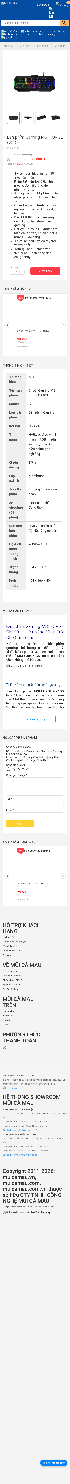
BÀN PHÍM (42, 45)
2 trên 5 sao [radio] (13, 769)
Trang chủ (8, 45)
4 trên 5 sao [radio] (23, 769)
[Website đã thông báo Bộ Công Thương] (35, 1346)
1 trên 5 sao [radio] (8, 769)
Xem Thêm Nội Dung (35, 719)
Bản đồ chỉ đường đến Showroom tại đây (20, 1130)
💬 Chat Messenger (54, 1462)
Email (10, 810)
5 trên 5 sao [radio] (28, 769)
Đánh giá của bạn (16, 765)
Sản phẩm (25, 45)
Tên (9, 798)
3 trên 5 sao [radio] (18, 769)
